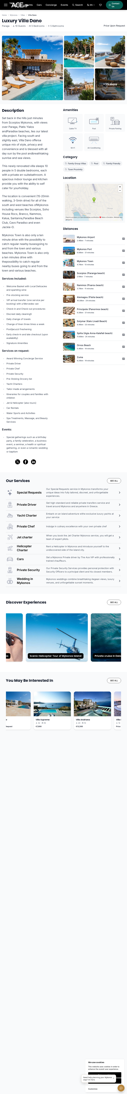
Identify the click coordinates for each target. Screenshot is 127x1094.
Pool (96, 163)
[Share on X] (17, 461)
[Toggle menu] (5, 5)
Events (64, 5)
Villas (18, 5)
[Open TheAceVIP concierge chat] (121, 1088)
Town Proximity (75, 169)
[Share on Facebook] (25, 461)
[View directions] (123, 238)
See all (114, 481)
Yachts (29, 5)
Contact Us (115, 5)
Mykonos (13, 15)
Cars (39, 5)
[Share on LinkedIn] (33, 461)
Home (4, 15)
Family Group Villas (77, 163)
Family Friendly (113, 163)
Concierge (51, 5)
